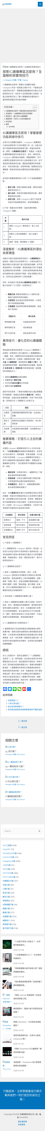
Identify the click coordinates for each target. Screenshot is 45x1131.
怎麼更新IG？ (13, 700)
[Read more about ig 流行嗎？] (10, 747)
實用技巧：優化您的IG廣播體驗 (17, 116)
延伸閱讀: (12, 127)
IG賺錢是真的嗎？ (14, 796)
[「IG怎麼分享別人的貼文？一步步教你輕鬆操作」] (7, 944)
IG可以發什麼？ (13, 781)
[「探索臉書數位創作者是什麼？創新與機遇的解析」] (7, 971)
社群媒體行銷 (8, 905)
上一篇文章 (22, 721)
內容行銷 (6, 885)
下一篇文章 (22, 727)
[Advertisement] (22, 32)
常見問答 (9, 122)
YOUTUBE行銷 (9, 877)
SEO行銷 (6, 869)
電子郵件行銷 (8, 928)
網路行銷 (6, 908)
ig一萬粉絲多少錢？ (15, 766)
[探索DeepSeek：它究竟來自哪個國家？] (7, 1024)
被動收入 (6, 920)
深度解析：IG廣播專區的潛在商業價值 (19, 113)
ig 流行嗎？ (11, 751)
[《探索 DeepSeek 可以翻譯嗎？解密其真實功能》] (7, 1051)
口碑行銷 (6, 889)
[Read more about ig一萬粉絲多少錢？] (14, 762)
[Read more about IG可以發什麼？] (12, 777)
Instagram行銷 (10, 80)
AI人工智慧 (7, 845)
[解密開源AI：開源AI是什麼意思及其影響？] (7, 1011)
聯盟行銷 (6, 912)
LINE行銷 (7, 865)
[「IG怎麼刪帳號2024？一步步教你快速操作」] (7, 957)
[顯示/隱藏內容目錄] (33, 107)
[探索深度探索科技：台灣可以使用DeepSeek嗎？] (7, 1038)
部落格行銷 (7, 924)
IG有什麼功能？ (14, 703)
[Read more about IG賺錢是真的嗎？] (13, 792)
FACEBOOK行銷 (10, 853)
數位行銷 (6, 897)
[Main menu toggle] (40, 4)
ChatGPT (6, 849)
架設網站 (6, 901)
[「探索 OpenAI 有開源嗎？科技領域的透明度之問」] (7, 997)
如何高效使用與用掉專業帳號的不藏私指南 (25, 710)
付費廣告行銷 (8, 881)
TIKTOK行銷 (8, 873)
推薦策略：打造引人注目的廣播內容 (18, 119)
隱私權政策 (22, 1122)
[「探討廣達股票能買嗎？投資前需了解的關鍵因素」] (7, 984)
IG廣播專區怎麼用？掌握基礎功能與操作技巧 (20, 111)
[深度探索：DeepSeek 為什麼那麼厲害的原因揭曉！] (7, 1065)
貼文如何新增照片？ (16, 707)
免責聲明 (21, 1125)
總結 (7, 124)
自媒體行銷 (7, 916)
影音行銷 (6, 893)
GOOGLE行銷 (8, 857)
